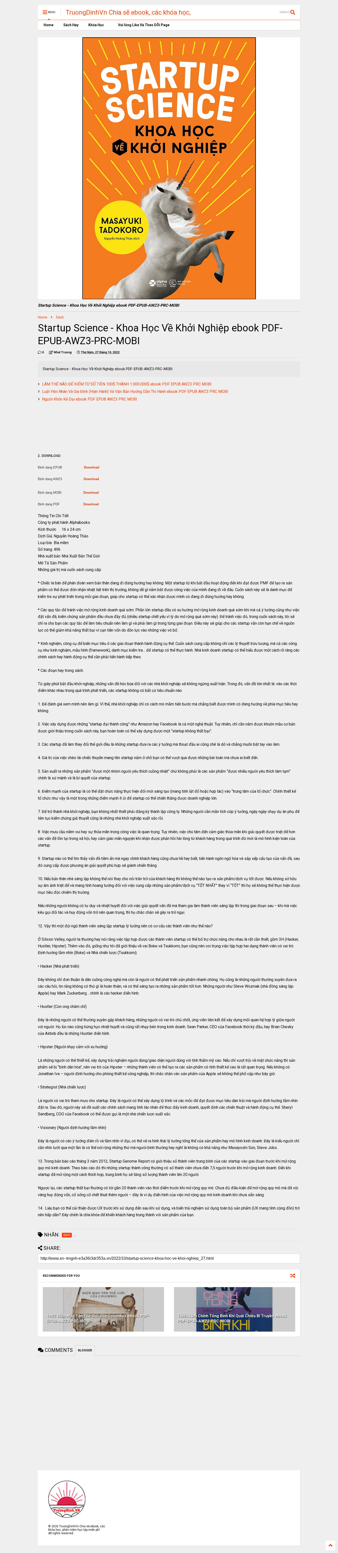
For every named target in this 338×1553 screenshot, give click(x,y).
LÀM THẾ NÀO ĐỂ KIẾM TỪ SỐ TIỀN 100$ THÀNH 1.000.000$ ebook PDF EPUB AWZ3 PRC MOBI (127, 384)
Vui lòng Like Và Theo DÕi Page (143, 25)
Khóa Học (96, 25)
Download (91, 467)
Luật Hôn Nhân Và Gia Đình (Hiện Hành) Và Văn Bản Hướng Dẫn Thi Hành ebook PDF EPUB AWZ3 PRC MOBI (135, 391)
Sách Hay (70, 25)
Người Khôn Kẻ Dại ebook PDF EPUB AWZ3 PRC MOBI (89, 399)
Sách (60, 317)
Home (48, 25)
